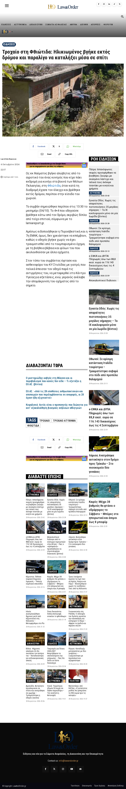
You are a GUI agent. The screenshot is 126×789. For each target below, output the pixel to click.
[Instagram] (104, 4)
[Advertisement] (57, 327)
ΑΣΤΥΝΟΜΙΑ (33, 494)
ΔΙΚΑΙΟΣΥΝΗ (33, 643)
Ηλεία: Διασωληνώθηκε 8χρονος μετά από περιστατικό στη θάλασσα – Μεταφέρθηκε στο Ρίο (35, 617)
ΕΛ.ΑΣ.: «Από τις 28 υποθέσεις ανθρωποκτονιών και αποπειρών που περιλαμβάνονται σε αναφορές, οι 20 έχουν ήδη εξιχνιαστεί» (55, 394)
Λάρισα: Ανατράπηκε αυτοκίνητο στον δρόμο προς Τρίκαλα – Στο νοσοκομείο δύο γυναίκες (78, 542)
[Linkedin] (109, 4)
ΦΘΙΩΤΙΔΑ (33, 425)
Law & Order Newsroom (8, 159)
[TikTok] (114, 4)
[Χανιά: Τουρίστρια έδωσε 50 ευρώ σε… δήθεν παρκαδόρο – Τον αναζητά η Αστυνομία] (56, 676)
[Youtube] (72, 769)
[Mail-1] (80, 769)
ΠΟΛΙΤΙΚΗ (74, 681)
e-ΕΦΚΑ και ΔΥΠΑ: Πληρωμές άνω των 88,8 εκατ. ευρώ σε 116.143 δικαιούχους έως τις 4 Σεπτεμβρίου (35, 542)
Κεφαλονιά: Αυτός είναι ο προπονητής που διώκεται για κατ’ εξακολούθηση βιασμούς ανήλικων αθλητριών (56, 406)
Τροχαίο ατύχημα (64, 420)
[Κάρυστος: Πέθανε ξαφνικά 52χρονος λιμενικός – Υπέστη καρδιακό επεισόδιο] (35, 566)
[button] (122, 17)
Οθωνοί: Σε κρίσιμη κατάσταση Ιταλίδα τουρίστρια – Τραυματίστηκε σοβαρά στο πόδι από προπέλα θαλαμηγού (77, 506)
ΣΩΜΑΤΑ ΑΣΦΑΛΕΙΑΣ (33, 570)
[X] (119, 4)
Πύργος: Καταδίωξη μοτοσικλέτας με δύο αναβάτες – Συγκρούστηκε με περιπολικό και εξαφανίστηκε (77, 655)
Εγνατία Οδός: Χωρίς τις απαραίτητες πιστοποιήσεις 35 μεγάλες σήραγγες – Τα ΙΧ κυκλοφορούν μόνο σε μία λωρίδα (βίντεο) (56, 507)
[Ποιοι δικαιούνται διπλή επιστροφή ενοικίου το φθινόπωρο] (56, 601)
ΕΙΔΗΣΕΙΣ (9, 44)
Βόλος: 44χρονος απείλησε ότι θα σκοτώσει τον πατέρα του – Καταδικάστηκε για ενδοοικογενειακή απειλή (35, 655)
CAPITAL (52, 606)
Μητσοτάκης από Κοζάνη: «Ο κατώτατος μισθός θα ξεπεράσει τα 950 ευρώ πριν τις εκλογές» (78, 691)
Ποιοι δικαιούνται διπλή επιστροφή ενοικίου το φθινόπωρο (56, 613)
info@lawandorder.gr (68, 760)
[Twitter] (54, 769)
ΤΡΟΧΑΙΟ (44, 420)
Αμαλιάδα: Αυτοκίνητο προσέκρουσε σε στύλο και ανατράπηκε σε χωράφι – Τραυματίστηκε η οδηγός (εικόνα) (35, 692)
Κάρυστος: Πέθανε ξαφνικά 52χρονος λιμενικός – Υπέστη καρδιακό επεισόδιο (34, 580)
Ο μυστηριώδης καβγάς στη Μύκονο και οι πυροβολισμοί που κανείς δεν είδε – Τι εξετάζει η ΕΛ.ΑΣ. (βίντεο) (53, 381)
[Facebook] (98, 4)
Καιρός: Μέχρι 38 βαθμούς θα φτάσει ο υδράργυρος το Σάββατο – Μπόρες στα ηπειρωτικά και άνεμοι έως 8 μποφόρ (56, 583)
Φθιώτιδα (54, 185)
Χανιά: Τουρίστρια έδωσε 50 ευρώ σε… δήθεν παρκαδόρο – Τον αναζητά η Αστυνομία (55, 691)
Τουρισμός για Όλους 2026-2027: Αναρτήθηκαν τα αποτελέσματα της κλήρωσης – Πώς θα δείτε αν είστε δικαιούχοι (56, 656)
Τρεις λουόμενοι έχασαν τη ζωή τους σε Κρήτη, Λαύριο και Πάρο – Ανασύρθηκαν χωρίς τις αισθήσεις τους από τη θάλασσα (78, 583)
